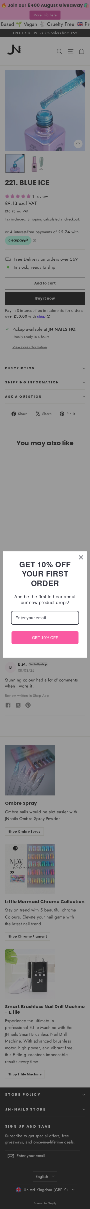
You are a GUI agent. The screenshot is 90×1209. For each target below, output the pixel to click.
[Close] (81, 557)
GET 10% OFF (45, 638)
